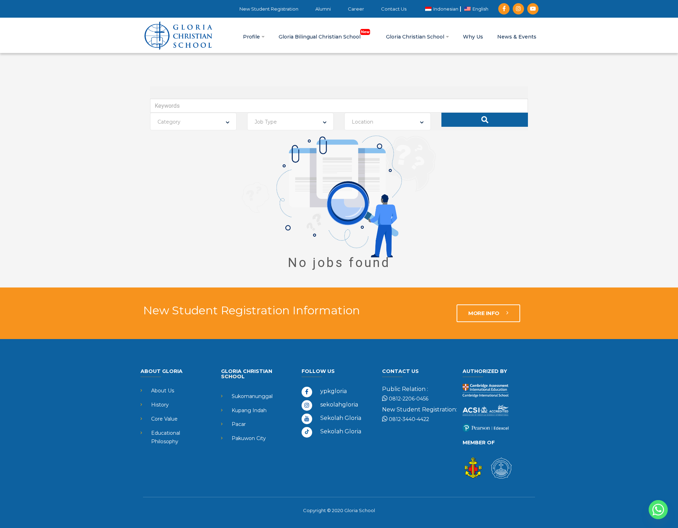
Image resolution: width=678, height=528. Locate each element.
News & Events (516, 37)
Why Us (473, 37)
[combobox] (193, 121)
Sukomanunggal (252, 396)
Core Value (164, 419)
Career (356, 9)
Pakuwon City (249, 438)
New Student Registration (268, 9)
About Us (162, 390)
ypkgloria (333, 391)
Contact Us (393, 9)
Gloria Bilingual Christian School (320, 37)
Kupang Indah (249, 410)
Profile (252, 37)
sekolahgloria (339, 404)
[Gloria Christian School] (178, 35)
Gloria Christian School (416, 37)
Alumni (323, 9)
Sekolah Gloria (340, 418)
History (160, 405)
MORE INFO (484, 313)
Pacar (239, 424)
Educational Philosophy (165, 437)
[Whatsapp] (658, 509)
